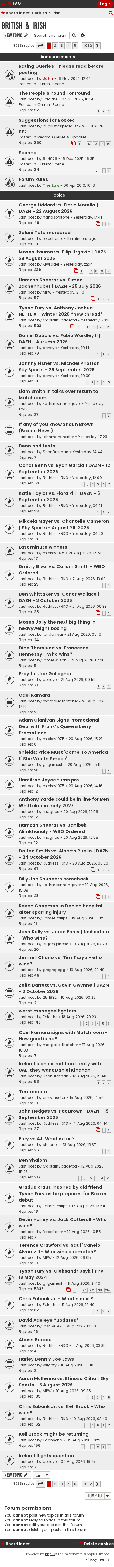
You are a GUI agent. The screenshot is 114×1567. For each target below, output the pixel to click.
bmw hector (54, 1097)
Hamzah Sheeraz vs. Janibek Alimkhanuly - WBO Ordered (53, 828)
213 (100, 1290)
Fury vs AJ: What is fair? (47, 1139)
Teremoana (33, 1092)
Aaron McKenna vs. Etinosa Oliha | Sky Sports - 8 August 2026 (64, 1381)
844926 (50, 158)
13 (95, 144)
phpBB (50, 1554)
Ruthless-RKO (55, 477)
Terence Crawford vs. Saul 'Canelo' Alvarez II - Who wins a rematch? (60, 1248)
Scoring (27, 153)
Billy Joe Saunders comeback (53, 879)
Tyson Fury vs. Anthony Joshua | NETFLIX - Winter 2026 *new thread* (61, 311)
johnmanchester (58, 436)
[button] (40, 45)
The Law (51, 185)
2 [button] (55, 45)
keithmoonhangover (62, 403)
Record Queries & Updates (62, 137)
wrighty (50, 1365)
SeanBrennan (55, 451)
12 (89, 144)
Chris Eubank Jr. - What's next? (56, 1299)
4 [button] (68, 45)
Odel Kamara (34, 695)
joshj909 (51, 1326)
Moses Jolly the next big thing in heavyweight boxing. (57, 625)
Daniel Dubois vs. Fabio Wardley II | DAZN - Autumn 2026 (60, 338)
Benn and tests (37, 446)
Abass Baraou (35, 1340)
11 (96, 1178)
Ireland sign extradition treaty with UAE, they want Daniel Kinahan (60, 1067)
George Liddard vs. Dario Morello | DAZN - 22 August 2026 (58, 208)
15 (108, 144)
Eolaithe (50, 99)
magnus (51, 811)
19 (94, 327)
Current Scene (50, 84)
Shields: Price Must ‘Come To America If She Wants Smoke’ (63, 755)
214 (107, 1290)
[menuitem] (111, 13)
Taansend (52, 1440)
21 (108, 327)
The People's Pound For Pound (54, 93)
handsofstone (56, 217)
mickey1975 (53, 553)
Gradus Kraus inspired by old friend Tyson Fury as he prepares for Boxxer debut (63, 1193)
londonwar (53, 634)
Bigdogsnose (55, 944)
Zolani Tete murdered (45, 232)
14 (102, 144)
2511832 (50, 997)
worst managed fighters (47, 1011)
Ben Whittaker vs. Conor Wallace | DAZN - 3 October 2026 (59, 597)
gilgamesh (53, 764)
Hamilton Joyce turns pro (49, 780)
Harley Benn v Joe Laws (46, 1359)
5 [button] (75, 45)
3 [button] (62, 45)
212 (92, 1290)
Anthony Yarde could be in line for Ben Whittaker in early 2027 (64, 802)
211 (84, 1290)
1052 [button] (88, 45)
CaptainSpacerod (60, 320)
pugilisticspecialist (60, 126)
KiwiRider (51, 264)
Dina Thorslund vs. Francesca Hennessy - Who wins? (53, 651)
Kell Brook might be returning (53, 1434)
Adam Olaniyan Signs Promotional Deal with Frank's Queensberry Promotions (59, 726)
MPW (47, 292)
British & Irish (24, 25)
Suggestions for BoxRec (47, 120)
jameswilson (55, 660)
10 (108, 271)
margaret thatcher (60, 701)
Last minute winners (43, 547)
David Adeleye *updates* (49, 1320)
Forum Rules (33, 179)
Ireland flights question (46, 1456)
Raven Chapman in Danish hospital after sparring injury (60, 909)
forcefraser (53, 238)
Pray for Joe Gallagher (45, 674)
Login (105, 3)
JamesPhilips (55, 918)
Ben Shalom (33, 1160)
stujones (51, 1144)
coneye (50, 347)
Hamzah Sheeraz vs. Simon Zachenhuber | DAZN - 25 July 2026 (60, 283)
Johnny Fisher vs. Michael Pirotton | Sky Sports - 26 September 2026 (61, 366)
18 (88, 327)
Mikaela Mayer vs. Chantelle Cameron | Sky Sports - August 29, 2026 (64, 524)
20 (102, 327)
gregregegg (54, 969)
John (48, 78)
